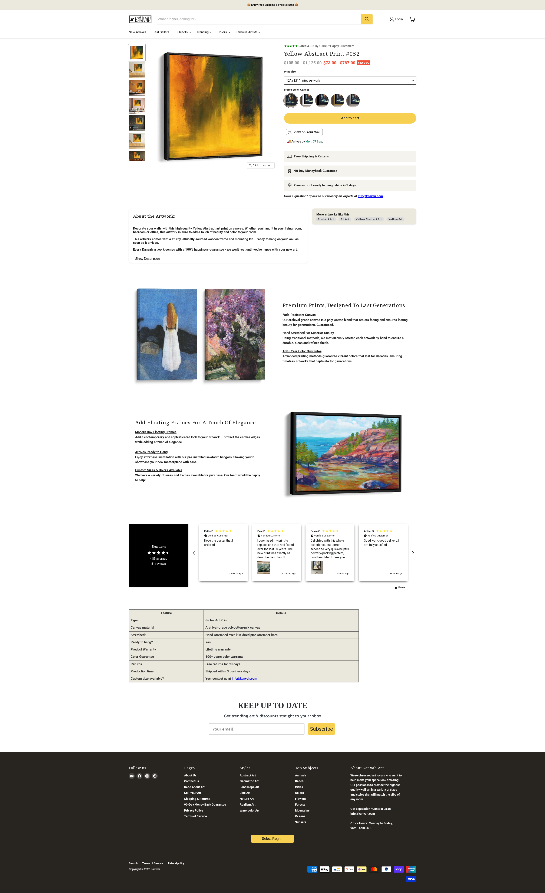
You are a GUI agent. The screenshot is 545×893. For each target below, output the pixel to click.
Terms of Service (195, 816)
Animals (300, 775)
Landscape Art (249, 787)
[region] (303, 553)
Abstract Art (326, 219)
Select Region (272, 838)
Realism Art (247, 804)
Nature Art (247, 798)
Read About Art (194, 787)
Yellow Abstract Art (369, 219)
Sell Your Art (192, 793)
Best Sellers (161, 32)
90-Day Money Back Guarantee (205, 804)
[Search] (367, 19)
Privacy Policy (193, 810)
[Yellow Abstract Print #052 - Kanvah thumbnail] (136, 70)
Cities (299, 787)
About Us (190, 775)
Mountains (302, 810)
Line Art (245, 793)
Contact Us (191, 781)
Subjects (182, 32)
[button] (194, 553)
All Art (345, 219)
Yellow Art (395, 219)
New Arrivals (137, 32)
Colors (223, 32)
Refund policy (176, 863)
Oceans (300, 816)
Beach (299, 781)
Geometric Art (249, 781)
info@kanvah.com (244, 678)
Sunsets (300, 822)
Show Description (147, 258)
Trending (203, 32)
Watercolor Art (249, 810)
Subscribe (321, 729)
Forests (300, 804)
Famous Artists (247, 32)
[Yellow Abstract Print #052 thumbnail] (136, 52)
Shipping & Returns (197, 798)
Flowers (300, 798)
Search (133, 863)
